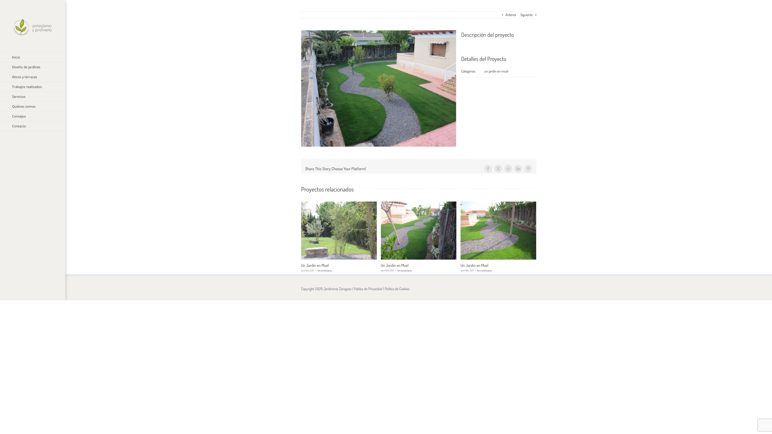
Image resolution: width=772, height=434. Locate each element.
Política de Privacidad (368, 289)
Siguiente (526, 14)
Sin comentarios (324, 270)
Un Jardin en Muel (315, 265)
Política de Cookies (397, 289)
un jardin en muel (496, 71)
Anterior (510, 14)
